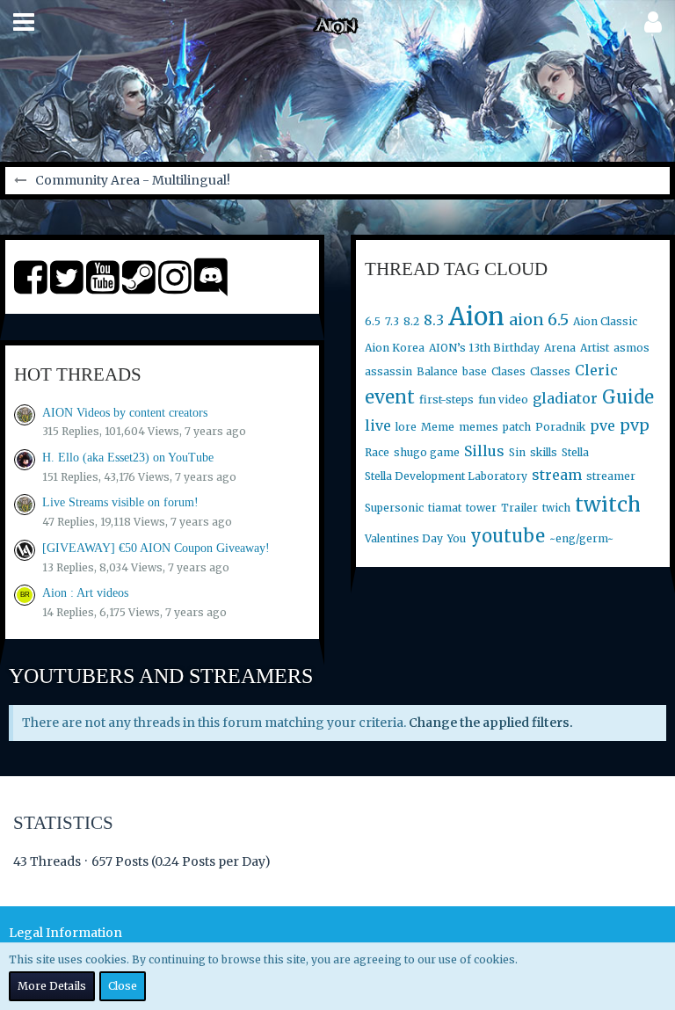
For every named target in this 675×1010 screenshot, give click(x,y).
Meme (437, 426)
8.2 (411, 321)
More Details (52, 985)
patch (517, 426)
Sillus (484, 451)
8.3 (434, 320)
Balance (437, 371)
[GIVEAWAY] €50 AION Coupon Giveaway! (156, 548)
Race (377, 452)
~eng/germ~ (581, 538)
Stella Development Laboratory (446, 476)
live (378, 425)
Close (122, 985)
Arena (560, 347)
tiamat (444, 507)
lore (406, 426)
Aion (476, 316)
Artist (594, 347)
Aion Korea (395, 347)
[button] (24, 22)
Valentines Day (404, 538)
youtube (507, 536)
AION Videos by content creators (124, 412)
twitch (608, 504)
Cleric (596, 370)
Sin (517, 452)
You (456, 538)
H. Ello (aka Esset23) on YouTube (128, 457)
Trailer (519, 507)
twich (556, 507)
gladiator (565, 398)
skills (543, 452)
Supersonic (394, 507)
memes (478, 426)
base (474, 371)
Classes (550, 371)
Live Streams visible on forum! (120, 502)
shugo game (427, 452)
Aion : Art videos (85, 592)
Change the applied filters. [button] (491, 722)
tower (481, 507)
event (390, 397)
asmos (631, 347)
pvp (635, 425)
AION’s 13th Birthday (484, 347)
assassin (388, 371)
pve (602, 425)
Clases (508, 371)
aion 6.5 (539, 319)
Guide (628, 397)
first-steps (446, 399)
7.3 (392, 321)
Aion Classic (605, 321)
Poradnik (560, 426)
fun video (503, 399)
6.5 (373, 321)
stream (557, 474)
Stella (575, 452)
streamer (610, 476)
